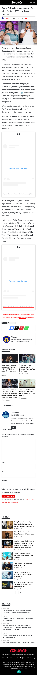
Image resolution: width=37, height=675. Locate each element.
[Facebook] (11, 328)
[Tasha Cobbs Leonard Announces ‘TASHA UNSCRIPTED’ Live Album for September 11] (10, 358)
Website (4, 480)
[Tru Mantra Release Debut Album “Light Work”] (7, 566)
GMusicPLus (6, 658)
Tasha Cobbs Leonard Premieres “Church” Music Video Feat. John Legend (27, 392)
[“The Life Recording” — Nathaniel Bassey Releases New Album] (7, 575)
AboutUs (19, 658)
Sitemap (12, 658)
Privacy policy (23, 669)
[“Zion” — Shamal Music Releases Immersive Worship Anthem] (7, 556)
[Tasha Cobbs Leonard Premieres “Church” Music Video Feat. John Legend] (27, 383)
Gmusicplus (22, 317)
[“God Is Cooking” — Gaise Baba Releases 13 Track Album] (7, 535)
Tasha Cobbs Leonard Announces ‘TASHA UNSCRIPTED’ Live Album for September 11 (9, 369)
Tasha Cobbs (11, 322)
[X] (16, 328)
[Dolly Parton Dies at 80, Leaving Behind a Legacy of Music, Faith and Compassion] (7, 525)
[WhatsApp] (26, 328)
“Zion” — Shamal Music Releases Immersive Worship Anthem (24, 555)
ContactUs (26, 658)
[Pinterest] (21, 328)
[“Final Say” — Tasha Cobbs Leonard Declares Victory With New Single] (27, 358)
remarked (5, 216)
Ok (19, 672)
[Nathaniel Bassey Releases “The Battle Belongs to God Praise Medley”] (7, 585)
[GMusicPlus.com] (16, 2)
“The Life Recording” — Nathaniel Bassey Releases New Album (23, 574)
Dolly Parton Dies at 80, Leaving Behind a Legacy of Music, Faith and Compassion (24, 524)
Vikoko (8, 18)
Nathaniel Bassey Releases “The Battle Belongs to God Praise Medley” (23, 584)
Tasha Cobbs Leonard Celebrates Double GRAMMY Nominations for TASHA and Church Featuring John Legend (9, 393)
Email (4, 471)
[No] (34, 667)
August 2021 (13, 201)
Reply (13, 427)
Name (4, 462)
